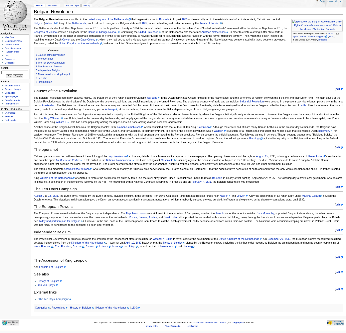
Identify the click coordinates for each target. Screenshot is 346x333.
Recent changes (13, 48)
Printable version (13, 100)
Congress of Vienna (45, 32)
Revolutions (58, 307)
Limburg (187, 246)
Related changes (13, 89)
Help (7, 55)
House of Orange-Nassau (102, 32)
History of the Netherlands (111, 307)
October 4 (158, 239)
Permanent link (12, 103)
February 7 (197, 181)
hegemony (324, 131)
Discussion (53, 5)
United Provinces (148, 32)
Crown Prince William (76, 169)
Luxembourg (167, 246)
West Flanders (42, 246)
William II (61, 122)
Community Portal (13, 41)
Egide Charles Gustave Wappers (309, 36)
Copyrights (238, 322)
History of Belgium (48, 281)
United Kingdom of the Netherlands (108, 19)
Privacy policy (151, 326)
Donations (10, 63)
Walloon (218, 131)
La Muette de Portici (67, 160)
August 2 (39, 195)
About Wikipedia (172, 326)
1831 (208, 181)
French (219, 213)
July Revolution (117, 156)
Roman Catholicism (128, 127)
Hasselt (223, 195)
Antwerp (110, 109)
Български (10, 113)
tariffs (303, 105)
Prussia (143, 217)
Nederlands (10, 120)
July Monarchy (265, 213)
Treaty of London (209, 23)
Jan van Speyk (46, 285)
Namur (116, 246)
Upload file (10, 93)
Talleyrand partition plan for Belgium (59, 221)
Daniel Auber (315, 156)
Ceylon (66, 39)
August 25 (262, 156)
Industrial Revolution (252, 101)
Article (39, 5)
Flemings (254, 138)
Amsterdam (48, 105)
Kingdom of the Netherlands (87, 242)
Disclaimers (192, 326)
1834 (331, 36)
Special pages (11, 96)
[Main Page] (15, 15)
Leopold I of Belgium (51, 267)
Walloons (152, 97)
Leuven (241, 195)
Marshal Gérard (311, 195)
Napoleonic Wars (136, 213)
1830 (330, 33)
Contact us (10, 59)
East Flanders (63, 246)
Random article (12, 52)
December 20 (275, 239)
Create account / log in (330, 1)
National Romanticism (119, 160)
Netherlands (79, 23)
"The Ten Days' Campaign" (53, 299)
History (86, 5)
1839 (144, 23)
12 (49, 195)
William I (50, 23)
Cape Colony (87, 39)
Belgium (38, 23)
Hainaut (103, 246)
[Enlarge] (338, 34)
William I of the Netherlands (56, 178)
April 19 (129, 242)
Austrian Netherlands (213, 32)
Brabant (77, 246)
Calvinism (203, 127)
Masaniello (167, 160)
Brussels (322, 39)
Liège (132, 246)
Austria (153, 217)
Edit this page (72, 5)
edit (338, 89)
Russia (133, 217)
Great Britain (171, 217)
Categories (41, 307)
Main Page (10, 37)
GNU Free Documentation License (209, 322)
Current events (12, 44)
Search (5, 68)
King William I (52, 118)
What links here (12, 85)
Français (9, 116)
